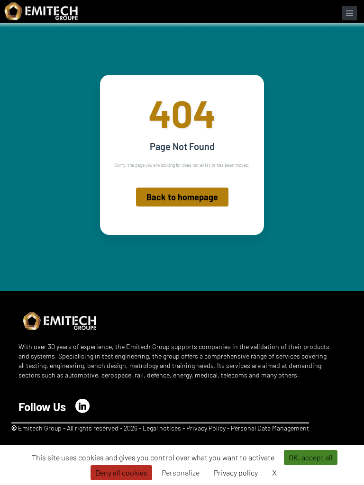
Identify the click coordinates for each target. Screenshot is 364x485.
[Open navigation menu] (349, 13)
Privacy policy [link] (236, 472)
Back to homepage (182, 197)
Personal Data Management (270, 428)
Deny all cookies (121, 472)
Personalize (181, 472)
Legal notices (162, 428)
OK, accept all (311, 457)
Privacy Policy (206, 428)
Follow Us (42, 406)
